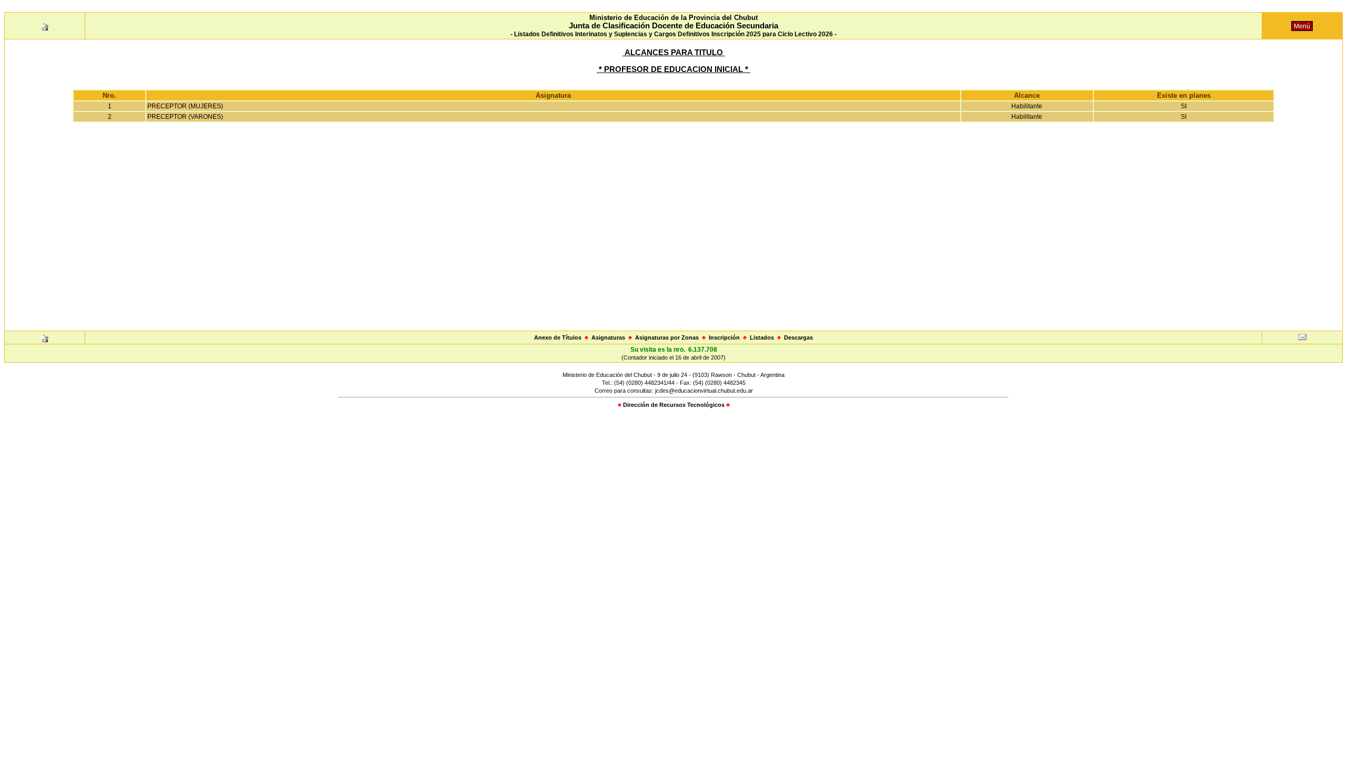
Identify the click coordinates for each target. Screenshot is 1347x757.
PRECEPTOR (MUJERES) (185, 106)
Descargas (798, 337)
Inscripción (724, 337)
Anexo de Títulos (557, 337)
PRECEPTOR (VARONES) (185, 116)
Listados (762, 337)
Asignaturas (608, 337)
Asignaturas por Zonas (667, 337)
